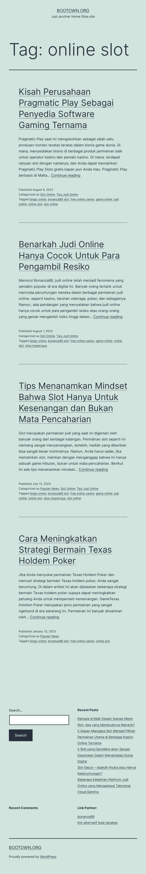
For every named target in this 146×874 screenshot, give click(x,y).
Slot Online (47, 194)
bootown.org (73, 10)
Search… (15, 710)
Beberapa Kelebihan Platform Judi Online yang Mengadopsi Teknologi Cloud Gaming (104, 786)
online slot (35, 204)
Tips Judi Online (67, 194)
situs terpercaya (36, 345)
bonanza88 (86, 816)
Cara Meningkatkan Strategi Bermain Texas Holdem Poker (65, 549)
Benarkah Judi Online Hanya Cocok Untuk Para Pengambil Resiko (69, 255)
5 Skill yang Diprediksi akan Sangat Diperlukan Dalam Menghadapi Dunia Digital (105, 755)
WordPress (48, 857)
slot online (51, 204)
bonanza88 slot (58, 199)
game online (104, 199)
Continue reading (65, 175)
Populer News (49, 488)
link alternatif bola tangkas (97, 823)
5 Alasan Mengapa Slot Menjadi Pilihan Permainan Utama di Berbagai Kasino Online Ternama (106, 737)
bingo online (38, 199)
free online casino (82, 199)
